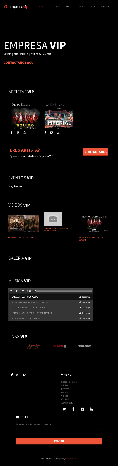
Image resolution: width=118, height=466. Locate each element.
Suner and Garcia (71, 458)
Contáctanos (96, 152)
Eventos (65, 388)
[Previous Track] (11, 291)
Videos (64, 395)
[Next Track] (23, 291)
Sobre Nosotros (69, 381)
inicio (41, 6)
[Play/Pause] (17, 291)
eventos (79, 6)
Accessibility (67, 402)
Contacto (65, 399)
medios (91, 6)
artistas (67, 6)
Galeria (64, 392)
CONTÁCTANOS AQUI (19, 62)
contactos (105, 6)
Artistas (64, 385)
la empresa (54, 6)
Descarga (85, 297)
